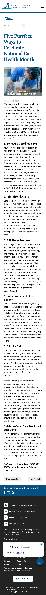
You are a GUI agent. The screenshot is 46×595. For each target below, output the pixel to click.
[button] (40, 561)
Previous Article (13, 479)
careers (25, 579)
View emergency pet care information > (19, 568)
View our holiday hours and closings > (18, 570)
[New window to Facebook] (5, 493)
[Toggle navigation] (42, 6)
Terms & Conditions (23, 592)
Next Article (34, 479)
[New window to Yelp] (13, 493)
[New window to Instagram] (9, 493)
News (9, 18)
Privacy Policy (10, 592)
